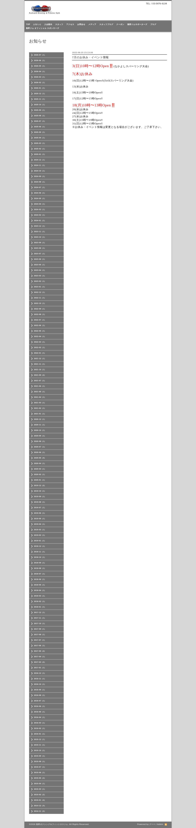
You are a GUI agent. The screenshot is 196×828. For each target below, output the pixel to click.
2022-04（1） (40, 336)
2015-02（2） (40, 794)
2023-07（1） (40, 254)
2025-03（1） (40, 143)
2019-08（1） (40, 502)
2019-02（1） (40, 535)
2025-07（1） (40, 121)
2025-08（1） (40, 116)
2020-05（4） (40, 458)
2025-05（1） (40, 132)
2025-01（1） (40, 154)
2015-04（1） (40, 783)
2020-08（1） (40, 441)
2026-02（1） (40, 82)
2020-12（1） (40, 419)
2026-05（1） (40, 66)
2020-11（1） (40, 425)
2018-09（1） (40, 563)
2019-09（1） (40, 496)
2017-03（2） (40, 662)
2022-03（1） (40, 342)
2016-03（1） (40, 723)
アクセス (70, 24)
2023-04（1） (40, 270)
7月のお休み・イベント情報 (90, 57)
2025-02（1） (40, 149)
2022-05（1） (40, 331)
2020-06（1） (40, 452)
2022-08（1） (40, 314)
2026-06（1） (40, 60)
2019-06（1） (40, 513)
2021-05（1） (40, 392)
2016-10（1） (40, 684)
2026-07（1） (40, 55)
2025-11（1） (40, 99)
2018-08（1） (40, 568)
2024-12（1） (40, 160)
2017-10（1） (40, 623)
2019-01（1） (40, 541)
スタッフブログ (106, 24)
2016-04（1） (40, 717)
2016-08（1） (40, 695)
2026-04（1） (40, 71)
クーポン (120, 24)
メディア (92, 24)
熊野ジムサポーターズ (137, 24)
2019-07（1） (40, 507)
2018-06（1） (40, 579)
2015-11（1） (40, 745)
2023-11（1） (40, 231)
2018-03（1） (40, 596)
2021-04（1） (40, 397)
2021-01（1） (40, 414)
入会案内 (48, 24)
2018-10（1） (40, 557)
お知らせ (37, 24)
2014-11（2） (40, 811)
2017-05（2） (40, 651)
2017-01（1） (40, 668)
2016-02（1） (40, 728)
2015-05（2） (40, 778)
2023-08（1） (40, 248)
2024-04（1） (40, 204)
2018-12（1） (40, 546)
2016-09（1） (40, 690)
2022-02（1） (40, 347)
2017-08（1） (40, 634)
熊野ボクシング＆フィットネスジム (52, 824)
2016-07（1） (40, 701)
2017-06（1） (40, 645)
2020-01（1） (40, 480)
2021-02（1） (40, 408)
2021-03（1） (40, 403)
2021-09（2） (40, 375)
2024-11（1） (40, 165)
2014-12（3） (40, 806)
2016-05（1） (40, 712)
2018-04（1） (40, 590)
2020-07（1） (40, 447)
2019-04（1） (40, 524)
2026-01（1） (40, 88)
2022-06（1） (40, 325)
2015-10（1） (40, 750)
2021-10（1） (40, 369)
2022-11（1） (40, 298)
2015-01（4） (40, 800)
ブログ (153, 24)
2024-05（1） (40, 198)
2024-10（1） (40, 171)
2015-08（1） (40, 761)
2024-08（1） (40, 182)
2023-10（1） (40, 237)
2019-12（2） (40, 485)
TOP (28, 24)
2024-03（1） (40, 209)
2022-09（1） (40, 309)
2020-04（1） (40, 463)
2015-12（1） (40, 739)
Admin (160, 824)
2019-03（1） (40, 530)
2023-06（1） (40, 259)
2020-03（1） (40, 469)
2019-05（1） (40, 518)
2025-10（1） (40, 104)
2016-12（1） (40, 673)
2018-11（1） (40, 552)
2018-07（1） (40, 574)
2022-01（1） (40, 353)
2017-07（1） (40, 640)
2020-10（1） (40, 430)
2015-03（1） (40, 789)
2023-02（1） (40, 281)
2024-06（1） (40, 193)
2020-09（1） (40, 436)
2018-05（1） (40, 585)
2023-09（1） (40, 242)
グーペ (152, 824)
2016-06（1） (40, 706)
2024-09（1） (40, 176)
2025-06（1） (40, 127)
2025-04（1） (40, 138)
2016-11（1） (40, 679)
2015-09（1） (40, 756)
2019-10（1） (40, 491)
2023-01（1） (40, 287)
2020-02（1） (40, 474)
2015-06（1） (40, 772)
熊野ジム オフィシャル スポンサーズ (42, 28)
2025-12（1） (40, 93)
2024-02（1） (40, 215)
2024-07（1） (40, 187)
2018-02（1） (40, 601)
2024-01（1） (40, 220)
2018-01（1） (40, 607)
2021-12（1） (40, 358)
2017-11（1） (40, 618)
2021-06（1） (40, 386)
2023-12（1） (40, 226)
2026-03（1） (40, 77)
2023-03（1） (40, 276)
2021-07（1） (40, 380)
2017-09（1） (40, 629)
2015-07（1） (40, 767)
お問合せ (81, 24)
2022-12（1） (40, 292)
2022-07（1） (40, 320)
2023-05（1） (40, 265)
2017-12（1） (40, 612)
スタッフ (59, 24)
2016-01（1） (40, 734)
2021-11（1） (40, 364)
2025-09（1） (40, 110)
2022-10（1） (40, 303)
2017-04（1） (40, 656)
